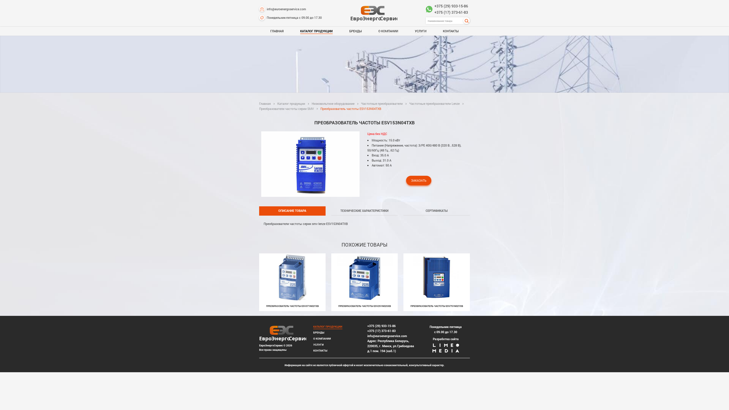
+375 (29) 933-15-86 (451, 5)
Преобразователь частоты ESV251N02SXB (364, 306)
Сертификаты (437, 211)
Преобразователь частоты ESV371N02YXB (292, 306)
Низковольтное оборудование (333, 104)
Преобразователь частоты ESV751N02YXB (436, 306)
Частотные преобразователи (382, 104)
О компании (388, 31)
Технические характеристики (364, 211)
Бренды (355, 31)
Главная (277, 31)
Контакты (451, 31)
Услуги (420, 31)
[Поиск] (466, 20)
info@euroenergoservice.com (286, 9)
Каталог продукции (316, 31)
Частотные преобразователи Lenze (434, 104)
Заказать (418, 180)
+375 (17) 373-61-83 (451, 12)
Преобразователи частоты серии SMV (286, 109)
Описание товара (292, 211)
